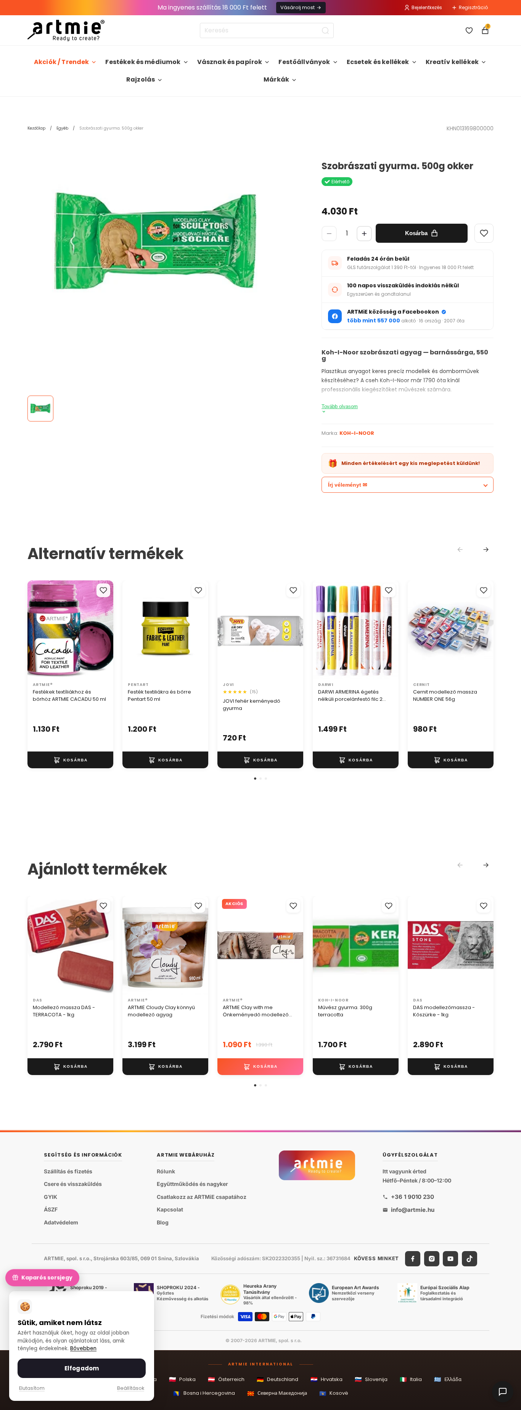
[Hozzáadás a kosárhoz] (70, 759)
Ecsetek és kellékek (378, 62)
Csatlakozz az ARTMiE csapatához (201, 1197)
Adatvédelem (61, 1222)
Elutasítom (32, 1388)
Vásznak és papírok (229, 62)
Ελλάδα (448, 1379)
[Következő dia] (104, 629)
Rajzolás (140, 79)
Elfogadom (81, 1368)
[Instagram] (431, 1258)
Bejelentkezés (427, 7)
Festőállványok (304, 62)
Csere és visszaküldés (73, 1184)
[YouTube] (450, 1258)
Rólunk (166, 1171)
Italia (411, 1379)
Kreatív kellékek (452, 62)
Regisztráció (473, 7)
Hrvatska (326, 1379)
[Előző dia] (35, 629)
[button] (255, 778)
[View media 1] (40, 408)
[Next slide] (486, 549)
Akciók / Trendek (61, 62)
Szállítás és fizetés (68, 1171)
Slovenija (371, 1379)
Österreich (226, 1379)
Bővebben (83, 1348)
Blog (163, 1222)
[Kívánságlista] (469, 30)
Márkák (276, 79)
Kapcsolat (170, 1209)
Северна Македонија (277, 1393)
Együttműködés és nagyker (192, 1184)
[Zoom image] (155, 240)
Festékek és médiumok (142, 62)
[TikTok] (469, 1258)
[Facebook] (412, 1258)
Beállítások (130, 1388)
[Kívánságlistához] (103, 590)
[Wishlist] (484, 233)
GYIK (50, 1197)
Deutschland (277, 1379)
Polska (182, 1379)
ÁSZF (51, 1209)
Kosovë (333, 1393)
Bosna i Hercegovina (204, 1393)
